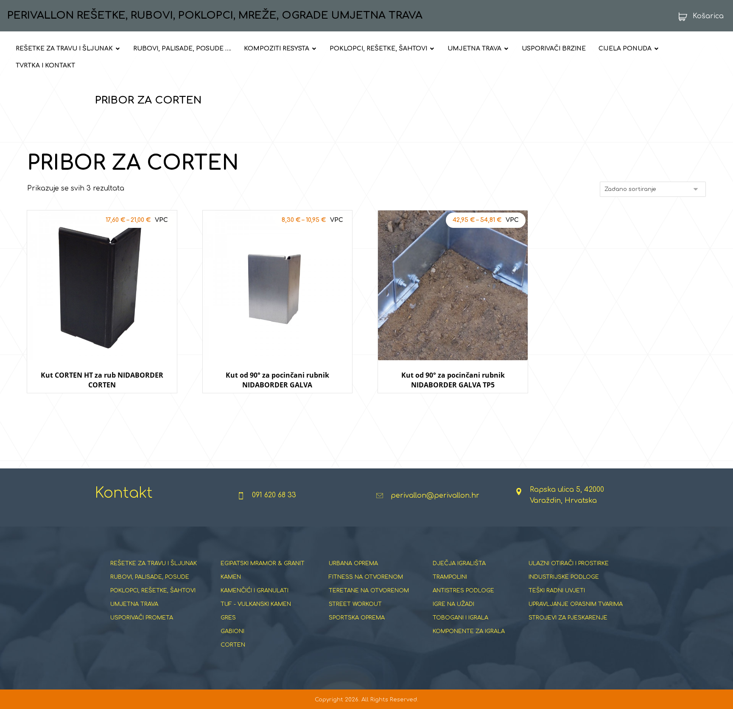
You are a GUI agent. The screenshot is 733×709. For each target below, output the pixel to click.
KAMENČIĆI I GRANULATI (254, 591)
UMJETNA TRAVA (134, 604)
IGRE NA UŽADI (453, 604)
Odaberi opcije (102, 401)
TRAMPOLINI (450, 577)
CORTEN (233, 645)
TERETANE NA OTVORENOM (369, 591)
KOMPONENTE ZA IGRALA (469, 631)
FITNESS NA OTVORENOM (366, 577)
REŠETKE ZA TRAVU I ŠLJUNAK (153, 563)
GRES (228, 618)
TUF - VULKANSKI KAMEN (256, 604)
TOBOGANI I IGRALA (460, 618)
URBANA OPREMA (353, 563)
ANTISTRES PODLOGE (463, 591)
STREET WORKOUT (355, 604)
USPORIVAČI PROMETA (141, 618)
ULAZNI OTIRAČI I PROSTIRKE (569, 563)
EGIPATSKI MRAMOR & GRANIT (263, 563)
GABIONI (232, 631)
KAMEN (231, 577)
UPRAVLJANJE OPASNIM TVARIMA (576, 604)
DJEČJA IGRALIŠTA (459, 563)
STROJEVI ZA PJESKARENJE (568, 618)
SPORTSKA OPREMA (357, 618)
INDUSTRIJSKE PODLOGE (564, 577)
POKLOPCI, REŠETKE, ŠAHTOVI (153, 591)
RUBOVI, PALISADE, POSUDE (149, 577)
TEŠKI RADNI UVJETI (557, 591)
